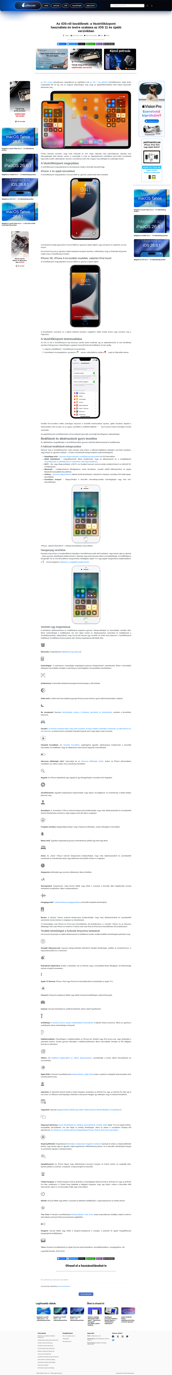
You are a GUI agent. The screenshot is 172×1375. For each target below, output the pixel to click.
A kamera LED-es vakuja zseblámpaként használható (72, 1023)
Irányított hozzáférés (71, 745)
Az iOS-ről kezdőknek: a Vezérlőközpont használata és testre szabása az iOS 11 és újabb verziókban (86, 27)
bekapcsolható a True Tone (82, 1214)
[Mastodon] (127, 1336)
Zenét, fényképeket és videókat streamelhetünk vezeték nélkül (83, 1125)
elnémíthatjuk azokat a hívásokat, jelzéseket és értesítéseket (87, 712)
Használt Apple (76, 5)
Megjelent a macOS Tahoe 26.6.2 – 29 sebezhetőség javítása (43, 1318)
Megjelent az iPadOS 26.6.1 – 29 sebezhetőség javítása (19, 174)
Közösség (56, 5)
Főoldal (46, 5)
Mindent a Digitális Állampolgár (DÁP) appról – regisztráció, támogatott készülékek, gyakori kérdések (94, 1321)
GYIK (65, 5)
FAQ (101, 35)
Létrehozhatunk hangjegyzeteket (67, 902)
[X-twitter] (118, 1336)
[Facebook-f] (113, 1336)
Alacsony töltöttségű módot (92, 761)
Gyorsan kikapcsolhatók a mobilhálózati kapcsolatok (79, 456)
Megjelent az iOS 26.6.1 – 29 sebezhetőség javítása (17, 199)
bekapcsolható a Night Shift (82, 1074)
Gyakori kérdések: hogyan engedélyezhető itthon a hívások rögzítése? (127, 1319)
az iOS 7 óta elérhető (99, 82)
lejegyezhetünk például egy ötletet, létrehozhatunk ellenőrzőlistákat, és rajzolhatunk (89, 1110)
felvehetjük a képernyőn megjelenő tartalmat (83, 1144)
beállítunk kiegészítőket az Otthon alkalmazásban (71, 1058)
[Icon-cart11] (147, 5)
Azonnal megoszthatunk (62, 474)
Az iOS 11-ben (47, 82)
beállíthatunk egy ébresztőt (71, 652)
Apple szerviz (90, 5)
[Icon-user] (152, 5)
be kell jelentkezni (64, 1286)
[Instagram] (122, 1336)
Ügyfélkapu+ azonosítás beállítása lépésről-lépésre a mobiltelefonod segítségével (111, 1320)
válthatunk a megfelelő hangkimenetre (74, 562)
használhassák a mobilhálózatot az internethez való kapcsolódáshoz (70, 462)
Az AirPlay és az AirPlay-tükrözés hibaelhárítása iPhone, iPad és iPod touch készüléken (85, 1130)
